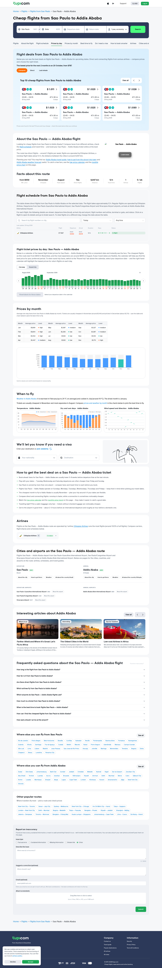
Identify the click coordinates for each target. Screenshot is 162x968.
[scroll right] (143, 281)
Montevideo (114, 749)
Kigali (106, 772)
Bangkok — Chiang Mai (60, 814)
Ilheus (30, 753)
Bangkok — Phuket (90, 810)
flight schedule (26, 147)
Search (138, 29)
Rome (20, 780)
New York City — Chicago (80, 806)
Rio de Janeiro (23, 741)
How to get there (36, 577)
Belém (69, 745)
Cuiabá (60, 745)
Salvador (78, 741)
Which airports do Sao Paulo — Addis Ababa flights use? (39, 695)
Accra (48, 776)
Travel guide (107, 944)
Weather (49, 577)
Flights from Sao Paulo (40, 11)
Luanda (40, 776)
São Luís (21, 749)
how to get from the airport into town (81, 160)
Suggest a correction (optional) (27, 865)
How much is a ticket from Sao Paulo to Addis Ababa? (38, 701)
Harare (101, 780)
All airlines (107, 951)
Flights (24, 11)
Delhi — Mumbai (43, 810)
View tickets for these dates (30, 294)
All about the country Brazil (64, 577)
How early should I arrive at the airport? (32, 720)
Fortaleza (121, 741)
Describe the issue (22, 847)
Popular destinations (110, 948)
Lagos (63, 780)
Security (129, 941)
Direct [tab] (32, 70)
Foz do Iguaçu (50, 745)
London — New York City (26, 810)
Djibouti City (137, 776)
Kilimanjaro (76, 776)
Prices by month (71, 43)
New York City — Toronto (26, 806)
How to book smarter (119, 43)
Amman (95, 776)
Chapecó (21, 753)
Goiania (20, 745)
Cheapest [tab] (22, 70)
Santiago (38, 745)
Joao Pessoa (55, 749)
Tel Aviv (31, 776)
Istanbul (57, 776)
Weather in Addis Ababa (26, 399)
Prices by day (56, 43)
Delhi (103, 776)
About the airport (58, 591)
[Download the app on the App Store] (108, 3)
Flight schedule (42, 43)
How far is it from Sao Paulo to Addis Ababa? (35, 676)
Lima (29, 749)
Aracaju (85, 749)
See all (141, 735)
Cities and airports (146, 43)
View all (125, 80)
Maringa (103, 749)
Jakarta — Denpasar (25, 814)
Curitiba (69, 741)
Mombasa (38, 780)
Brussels (66, 776)
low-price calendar (77, 162)
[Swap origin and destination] (39, 29)
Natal (85, 745)
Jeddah (71, 772)
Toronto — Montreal (42, 814)
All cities (106, 954)
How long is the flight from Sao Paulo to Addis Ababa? (38, 669)
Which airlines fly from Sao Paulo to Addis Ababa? (37, 688)
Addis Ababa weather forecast (29, 162)
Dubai (20, 772)
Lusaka (28, 780)
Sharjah (47, 780)
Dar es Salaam (117, 772)
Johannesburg (41, 772)
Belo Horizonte (49, 741)
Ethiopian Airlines (81, 526)
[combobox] (29, 29)
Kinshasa (92, 780)
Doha (142, 749)
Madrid (45, 749)
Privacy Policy (131, 944)
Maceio (77, 745)
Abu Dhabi (21, 776)
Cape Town (73, 780)
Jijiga (122, 780)
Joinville (94, 749)
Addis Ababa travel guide (56, 160)
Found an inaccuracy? (137, 663)
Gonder (62, 772)
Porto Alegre (36, 741)
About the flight (27, 43)
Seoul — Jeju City (44, 806)
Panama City (49, 753)
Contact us (107, 941)
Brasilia (60, 741)
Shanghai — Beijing (122, 810)
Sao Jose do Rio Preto (71, 749)
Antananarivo (112, 780)
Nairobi (98, 772)
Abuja (56, 780)
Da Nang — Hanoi (136, 814)
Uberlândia (107, 745)
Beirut (120, 776)
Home (16, 11)
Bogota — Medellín (59, 810)
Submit (140, 909)
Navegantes (132, 741)
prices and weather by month (95, 403)
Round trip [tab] (32, 267)
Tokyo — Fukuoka (75, 810)
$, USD (135, 4)
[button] (23, 282)
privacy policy (17, 956)
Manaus (117, 745)
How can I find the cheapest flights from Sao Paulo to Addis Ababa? (44, 713)
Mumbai (111, 776)
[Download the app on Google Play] (113, 3)
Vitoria (29, 745)
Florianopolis (97, 741)
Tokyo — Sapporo (119, 806)
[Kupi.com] (21, 3)
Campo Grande (129, 745)
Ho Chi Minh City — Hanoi (101, 806)
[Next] (139, 80)
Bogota (133, 749)
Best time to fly (86, 43)
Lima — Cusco (122, 814)
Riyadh (86, 776)
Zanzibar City (130, 772)
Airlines (133, 43)
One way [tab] (22, 267)
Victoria (20, 784)
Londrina (39, 753)
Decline (13, 962)
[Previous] (134, 80)
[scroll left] (19, 281)
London (83, 780)
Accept (30, 962)
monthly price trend (55, 500)
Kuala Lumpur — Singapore (81, 814)
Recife (87, 741)
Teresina (125, 749)
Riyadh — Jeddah (107, 810)
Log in (145, 4)
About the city (22, 577)
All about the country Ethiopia (132, 577)
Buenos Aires (110, 741)
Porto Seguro (95, 745)
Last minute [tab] (43, 70)
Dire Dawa (29, 772)
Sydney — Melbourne (61, 806)
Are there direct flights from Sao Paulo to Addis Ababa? (39, 682)
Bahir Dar (53, 772)
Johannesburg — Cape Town (104, 814)
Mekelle (90, 772)
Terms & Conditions (133, 948)
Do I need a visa (101, 43)
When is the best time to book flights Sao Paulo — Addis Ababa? (42, 707)
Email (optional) (21, 880)
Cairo (127, 776)
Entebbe (81, 772)
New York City (133, 780)
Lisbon (37, 749)
